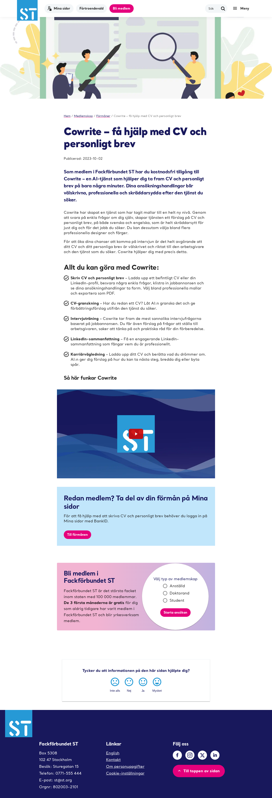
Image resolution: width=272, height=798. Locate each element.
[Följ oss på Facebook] (177, 755)
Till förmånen (77, 534)
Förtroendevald (91, 8)
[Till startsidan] (27, 10)
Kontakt (113, 759)
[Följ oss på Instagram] (190, 755)
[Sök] (223, 8)
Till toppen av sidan (201, 770)
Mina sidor (62, 8)
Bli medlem (121, 8)
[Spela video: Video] (136, 434)
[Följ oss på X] (202, 755)
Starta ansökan (175, 612)
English (112, 753)
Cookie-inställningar (125, 773)
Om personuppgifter (125, 766)
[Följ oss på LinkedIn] (215, 755)
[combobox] (213, 8)
